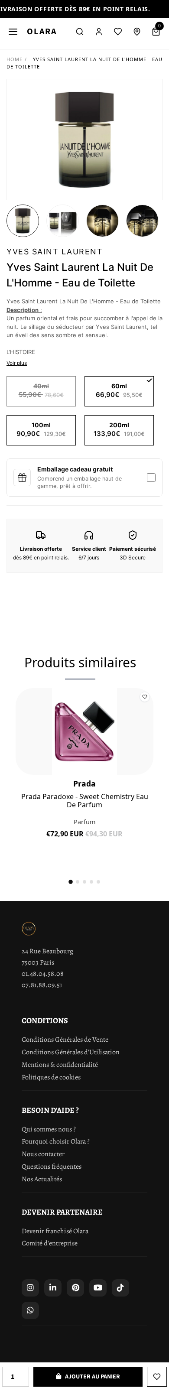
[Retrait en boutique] (137, 31)
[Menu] (13, 31)
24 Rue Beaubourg (47, 951)
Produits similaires (80, 662)
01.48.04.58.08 (43, 973)
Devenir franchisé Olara (55, 1231)
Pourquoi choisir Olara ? (56, 1141)
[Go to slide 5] (98, 882)
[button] (22, 221)
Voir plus (16, 363)
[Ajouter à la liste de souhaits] (157, 1377)
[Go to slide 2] (77, 882)
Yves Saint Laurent (54, 251)
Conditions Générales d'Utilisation (71, 1052)
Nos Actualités (42, 1179)
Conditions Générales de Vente (65, 1039)
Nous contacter (43, 1154)
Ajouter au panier (85, 840)
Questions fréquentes (51, 1166)
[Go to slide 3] (84, 882)
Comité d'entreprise (50, 1243)
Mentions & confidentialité (60, 1064)
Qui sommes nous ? (49, 1129)
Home (14, 59)
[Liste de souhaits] (118, 31)
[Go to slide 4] (91, 882)
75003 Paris (38, 962)
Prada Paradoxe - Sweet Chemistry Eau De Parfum (84, 801)
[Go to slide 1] (70, 882)
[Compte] (98, 31)
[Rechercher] (79, 31)
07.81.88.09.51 (42, 985)
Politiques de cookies (51, 1077)
